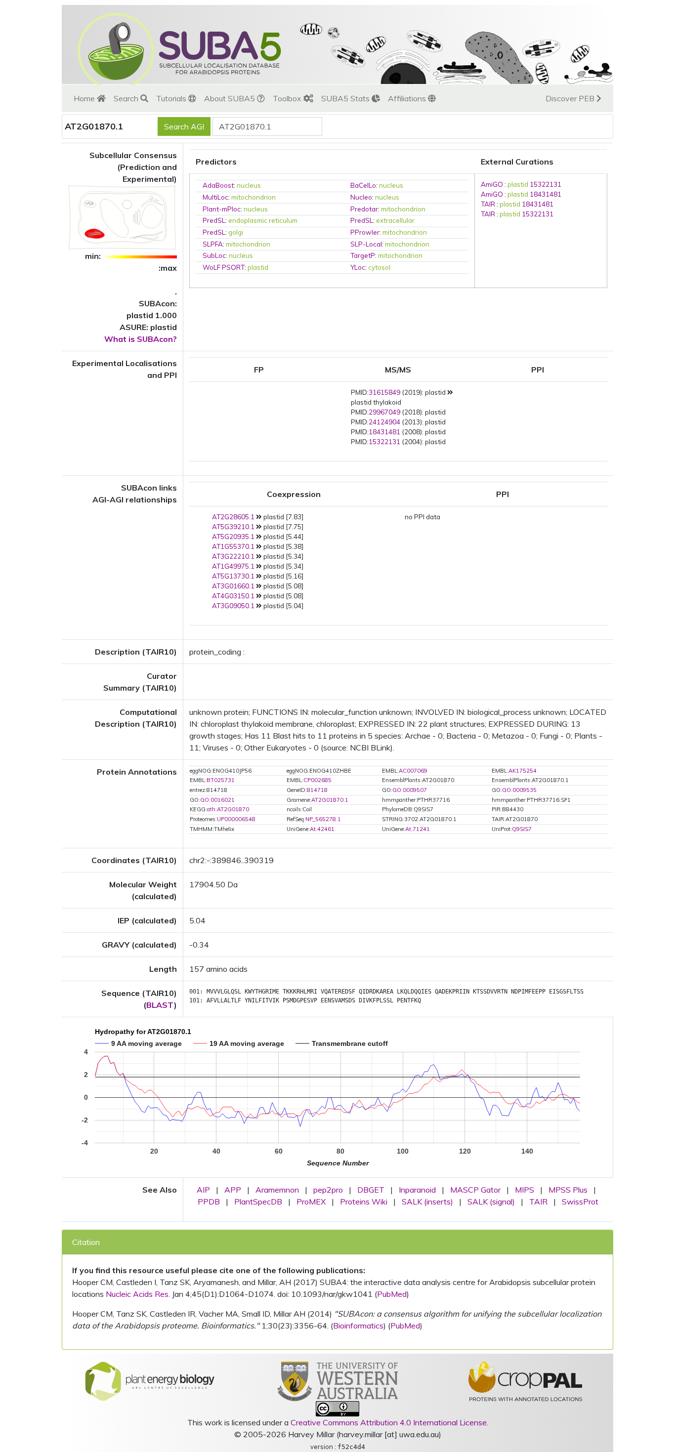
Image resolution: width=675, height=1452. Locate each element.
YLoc (357, 267)
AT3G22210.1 (233, 556)
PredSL (214, 220)
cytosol (379, 267)
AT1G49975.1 (233, 566)
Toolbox (288, 98)
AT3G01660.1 (233, 586)
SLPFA (213, 244)
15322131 (545, 184)
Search (127, 98)
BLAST (160, 1005)
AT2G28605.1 (233, 517)
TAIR (488, 204)
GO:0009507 (409, 790)
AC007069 (413, 770)
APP (232, 1190)
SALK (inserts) (427, 1201)
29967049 (384, 412)
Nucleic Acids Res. (138, 1294)
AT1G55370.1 (233, 546)
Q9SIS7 (522, 829)
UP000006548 (236, 819)
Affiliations (408, 98)
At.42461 (322, 829)
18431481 (545, 194)
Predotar (364, 209)
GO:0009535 (519, 790)
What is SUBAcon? (140, 339)
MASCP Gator (475, 1190)
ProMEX (311, 1201)
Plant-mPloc (222, 209)
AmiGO (492, 184)
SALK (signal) (491, 1201)
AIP (203, 1190)
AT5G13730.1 (233, 576)
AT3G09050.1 (233, 606)
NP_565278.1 (323, 819)
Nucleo (361, 197)
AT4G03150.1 (233, 596)
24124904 (384, 422)
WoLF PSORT (224, 267)
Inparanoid (417, 1190)
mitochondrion (253, 197)
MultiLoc (215, 197)
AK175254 (522, 770)
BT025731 (221, 780)
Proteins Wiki (363, 1201)
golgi (235, 232)
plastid (258, 267)
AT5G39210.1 (233, 527)
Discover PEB (571, 98)
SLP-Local (366, 244)
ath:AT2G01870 (228, 809)
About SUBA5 (230, 98)
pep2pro (328, 1190)
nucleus (249, 185)
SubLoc (214, 255)
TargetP (362, 255)
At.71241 (417, 829)
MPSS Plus (568, 1190)
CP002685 (317, 780)
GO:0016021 (217, 799)
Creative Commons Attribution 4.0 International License (389, 1422)
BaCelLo (363, 185)
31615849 (384, 392)
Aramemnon (277, 1190)
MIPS (524, 1190)
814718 (317, 790)
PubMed (392, 1294)
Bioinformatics (358, 1325)
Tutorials (172, 98)
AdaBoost (218, 185)
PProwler (365, 232)
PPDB (209, 1201)
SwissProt (580, 1201)
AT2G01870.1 (329, 799)
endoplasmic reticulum (262, 220)
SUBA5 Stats (346, 98)
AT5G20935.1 (233, 536)
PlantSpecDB (258, 1201)
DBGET (370, 1190)
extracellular (395, 220)
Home (85, 98)
